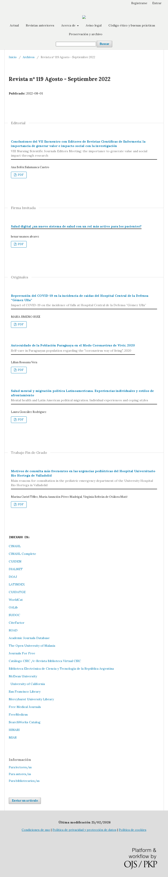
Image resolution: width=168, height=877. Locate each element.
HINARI (14, 730)
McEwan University (23, 676)
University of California (27, 684)
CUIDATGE (17, 592)
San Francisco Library (24, 692)
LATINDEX (17, 584)
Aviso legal (94, 25)
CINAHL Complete (22, 554)
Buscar (104, 43)
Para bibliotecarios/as (24, 781)
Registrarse (139, 3)
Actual (14, 25)
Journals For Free (22, 653)
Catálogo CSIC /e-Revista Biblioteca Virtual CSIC (45, 661)
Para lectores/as (20, 767)
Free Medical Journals (25, 707)
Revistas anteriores (40, 25)
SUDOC (14, 615)
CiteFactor (16, 623)
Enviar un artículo (25, 800)
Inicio (13, 57)
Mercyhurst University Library (31, 699)
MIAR (13, 737)
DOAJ (13, 577)
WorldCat (16, 600)
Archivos (29, 57)
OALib (13, 607)
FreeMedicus (18, 714)
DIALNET (16, 569)
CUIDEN (15, 561)
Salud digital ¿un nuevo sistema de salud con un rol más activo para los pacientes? (76, 226)
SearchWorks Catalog (24, 722)
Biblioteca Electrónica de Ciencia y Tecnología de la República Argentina (61, 669)
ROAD (13, 630)
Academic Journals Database (29, 638)
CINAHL (15, 546)
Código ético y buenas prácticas (131, 25)
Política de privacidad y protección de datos (84, 830)
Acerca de (68, 25)
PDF (20, 175)
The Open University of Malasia (32, 646)
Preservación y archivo (85, 34)
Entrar (156, 3)
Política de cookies (132, 830)
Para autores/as (20, 774)
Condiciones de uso (36, 830)
